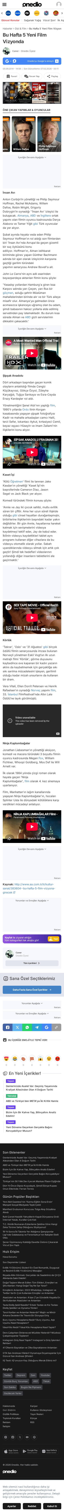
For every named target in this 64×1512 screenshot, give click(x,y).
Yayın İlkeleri (36, 1414)
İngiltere (46, 215)
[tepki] (6, 1058)
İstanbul (13, 694)
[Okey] (27, 13)
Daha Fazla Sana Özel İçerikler (30, 989)
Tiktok (46, 1381)
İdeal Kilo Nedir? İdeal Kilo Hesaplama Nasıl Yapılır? (29, 1327)
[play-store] (31, 1451)
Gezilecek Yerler (13, 1393)
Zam (33, 1375)
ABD (33, 215)
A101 (35, 1381)
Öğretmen (16, 481)
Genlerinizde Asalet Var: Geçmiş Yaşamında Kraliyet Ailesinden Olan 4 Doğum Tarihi (31, 1088)
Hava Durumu (10, 1256)
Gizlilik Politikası (11, 1414)
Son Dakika (10, 1387)
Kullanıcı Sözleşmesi (41, 1410)
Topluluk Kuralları (12, 1418)
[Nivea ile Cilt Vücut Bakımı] (8, 13)
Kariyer (34, 1406)
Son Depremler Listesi (14, 1262)
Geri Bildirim (9, 1410)
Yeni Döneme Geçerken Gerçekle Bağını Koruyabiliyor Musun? (29, 1129)
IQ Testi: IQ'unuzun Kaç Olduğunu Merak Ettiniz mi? (30, 1360)
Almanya (23, 215)
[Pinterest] (34, 1437)
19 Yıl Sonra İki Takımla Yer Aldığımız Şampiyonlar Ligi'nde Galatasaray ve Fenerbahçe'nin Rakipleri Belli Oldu (31, 1234)
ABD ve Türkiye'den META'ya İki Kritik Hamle (32, 1100)
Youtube (45, 1375)
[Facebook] (13, 1437)
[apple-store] (12, 1451)
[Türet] (56, 13)
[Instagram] (6, 1437)
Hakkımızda (9, 1406)
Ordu (25, 409)
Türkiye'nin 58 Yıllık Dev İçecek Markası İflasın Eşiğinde (31, 1181)
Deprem (21, 1375)
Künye (33, 1418)
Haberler (7, 28)
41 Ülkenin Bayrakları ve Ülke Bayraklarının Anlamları (30, 1347)
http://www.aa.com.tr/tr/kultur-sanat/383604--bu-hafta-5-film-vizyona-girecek (29, 888)
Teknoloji (11, 1096)
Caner (23, 51)
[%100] (36, 13)
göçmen (8, 292)
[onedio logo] (30, 1471)
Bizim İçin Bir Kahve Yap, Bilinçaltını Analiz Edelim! (31, 1114)
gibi (35, 223)
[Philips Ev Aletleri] (18, 13)
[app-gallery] (50, 1451)
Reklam (6, 1422)
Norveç (35, 690)
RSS (32, 1422)
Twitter (7, 1375)
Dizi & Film (20, 28)
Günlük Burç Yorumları (16, 1381)
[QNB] (46, 13)
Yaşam (10, 1081)
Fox (41, 758)
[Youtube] (27, 1437)
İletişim (6, 1426)
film (52, 405)
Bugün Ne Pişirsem (31, 1387)
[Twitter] (20, 1437)
